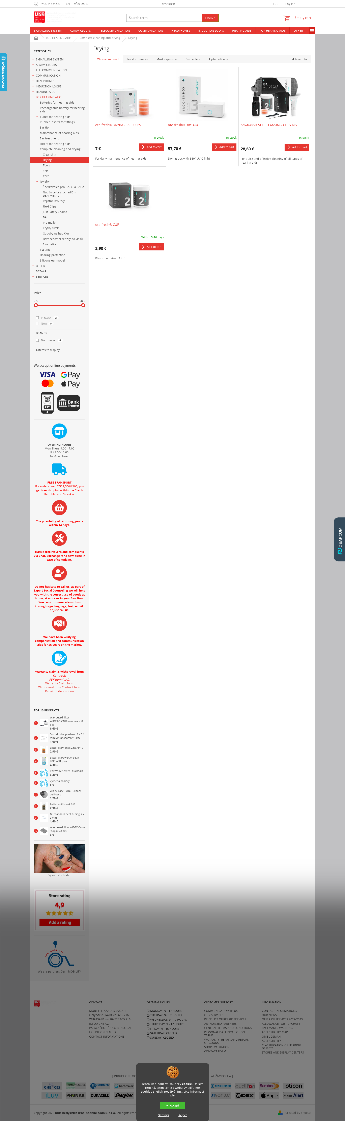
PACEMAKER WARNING (277, 1027)
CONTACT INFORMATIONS (106, 1036)
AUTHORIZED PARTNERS (220, 1023)
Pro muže (49, 222)
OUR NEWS (269, 1014)
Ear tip (44, 127)
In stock (49, 318)
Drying (47, 160)
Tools (46, 165)
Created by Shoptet (298, 1112)
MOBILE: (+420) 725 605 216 (107, 1010)
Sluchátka (49, 244)
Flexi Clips (49, 206)
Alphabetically (218, 59)
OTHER (40, 266)
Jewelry (45, 181)
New (46, 323)
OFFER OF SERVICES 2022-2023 (282, 1019)
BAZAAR (41, 271)
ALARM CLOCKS (46, 65)
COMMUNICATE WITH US (221, 1010)
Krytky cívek (51, 228)
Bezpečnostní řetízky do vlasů (63, 239)
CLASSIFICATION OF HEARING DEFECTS (281, 1047)
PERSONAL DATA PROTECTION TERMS (224, 1034)
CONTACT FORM (215, 1051)
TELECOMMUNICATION (51, 70)
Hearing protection (52, 255)
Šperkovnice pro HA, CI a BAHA (63, 187)
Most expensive (166, 59)
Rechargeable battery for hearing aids (62, 109)
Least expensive (137, 59)
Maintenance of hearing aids (59, 133)
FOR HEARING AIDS (48, 97)
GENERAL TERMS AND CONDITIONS (228, 1027)
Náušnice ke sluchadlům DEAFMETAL (59, 194)
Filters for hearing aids (55, 144)
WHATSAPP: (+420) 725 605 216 (110, 1019)
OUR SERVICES (214, 1014)
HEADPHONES (45, 81)
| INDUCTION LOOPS (126, 1076)
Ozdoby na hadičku (56, 233)
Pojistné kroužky (54, 201)
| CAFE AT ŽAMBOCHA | (217, 1076)
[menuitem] (48, 30)
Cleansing (49, 154)
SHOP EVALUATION (217, 1046)
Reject (182, 1115)
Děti (45, 217)
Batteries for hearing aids (57, 102)
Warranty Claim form (59, 683)
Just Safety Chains (55, 212)
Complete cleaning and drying (60, 149)
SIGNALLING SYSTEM (50, 59)
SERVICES (42, 276)
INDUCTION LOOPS (48, 86)
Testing (45, 249)
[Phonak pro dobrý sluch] (76, 1095)
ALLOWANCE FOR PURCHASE (281, 1023)
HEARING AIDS (45, 92)
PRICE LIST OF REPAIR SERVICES (225, 1019)
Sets (46, 171)
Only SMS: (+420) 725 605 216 (109, 1014)
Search (210, 18)
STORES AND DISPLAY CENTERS (283, 1052)
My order (168, 4)
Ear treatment (49, 138)
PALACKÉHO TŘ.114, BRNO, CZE (110, 1027)
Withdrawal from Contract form (59, 687)
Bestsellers (193, 59)
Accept (174, 1105)
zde (172, 1095)
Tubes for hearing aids (55, 117)
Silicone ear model (52, 260)
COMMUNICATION (48, 75)
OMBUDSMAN (271, 1036)
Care (46, 176)
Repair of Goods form (59, 691)
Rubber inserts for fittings (57, 122)
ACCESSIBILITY (271, 1040)
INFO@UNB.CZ (99, 1023)
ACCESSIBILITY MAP (275, 1032)
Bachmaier (51, 340)
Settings (163, 1115)
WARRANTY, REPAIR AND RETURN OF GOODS (226, 1041)
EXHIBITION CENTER (102, 1032)
